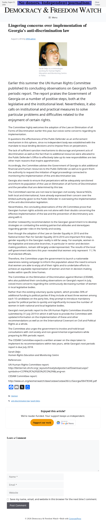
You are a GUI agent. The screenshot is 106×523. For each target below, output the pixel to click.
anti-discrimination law (20, 401)
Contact (97, 5)
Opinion (14, 396)
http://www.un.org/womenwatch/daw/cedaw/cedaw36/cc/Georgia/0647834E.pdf (52, 381)
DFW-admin (31, 39)
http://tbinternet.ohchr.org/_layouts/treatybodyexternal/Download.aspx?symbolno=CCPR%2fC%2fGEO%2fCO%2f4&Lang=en (48, 369)
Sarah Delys (35, 401)
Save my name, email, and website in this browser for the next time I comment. (53, 499)
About (97, 2)
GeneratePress (75, 518)
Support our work (42, 422)
